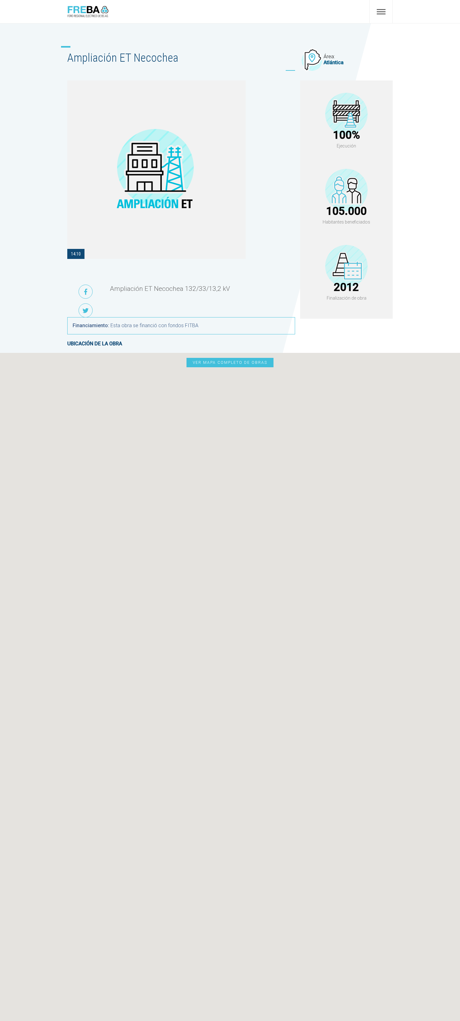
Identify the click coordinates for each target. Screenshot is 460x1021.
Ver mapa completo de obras (230, 362)
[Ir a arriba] (440, 1001)
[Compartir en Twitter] (86, 310)
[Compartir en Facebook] (86, 292)
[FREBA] (88, 16)
